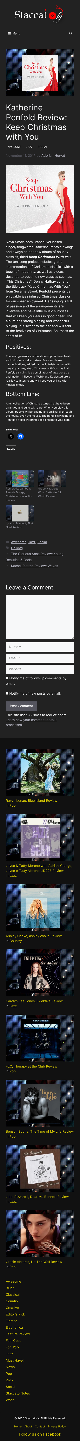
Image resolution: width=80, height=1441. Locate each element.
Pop (13, 805)
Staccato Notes (18, 1393)
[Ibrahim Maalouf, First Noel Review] (20, 513)
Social (42, 542)
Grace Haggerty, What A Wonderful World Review (49, 492)
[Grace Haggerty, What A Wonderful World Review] (52, 478)
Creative (12, 1308)
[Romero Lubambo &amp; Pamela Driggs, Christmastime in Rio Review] (20, 478)
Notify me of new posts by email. (35, 693)
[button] (70, 33)
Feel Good (14, 1341)
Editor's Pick (15, 1314)
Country (16, 941)
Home (18, 1426)
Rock (9, 1380)
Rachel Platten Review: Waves (34, 566)
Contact (40, 1426)
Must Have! (15, 1360)
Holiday (17, 548)
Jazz (32, 542)
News (10, 1367)
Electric (11, 1321)
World (10, 1400)
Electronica (14, 1327)
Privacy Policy (57, 1426)
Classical (13, 1294)
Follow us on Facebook (40, 1434)
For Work (12, 1347)
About (28, 1426)
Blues (10, 1288)
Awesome (18, 542)
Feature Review (18, 1334)
